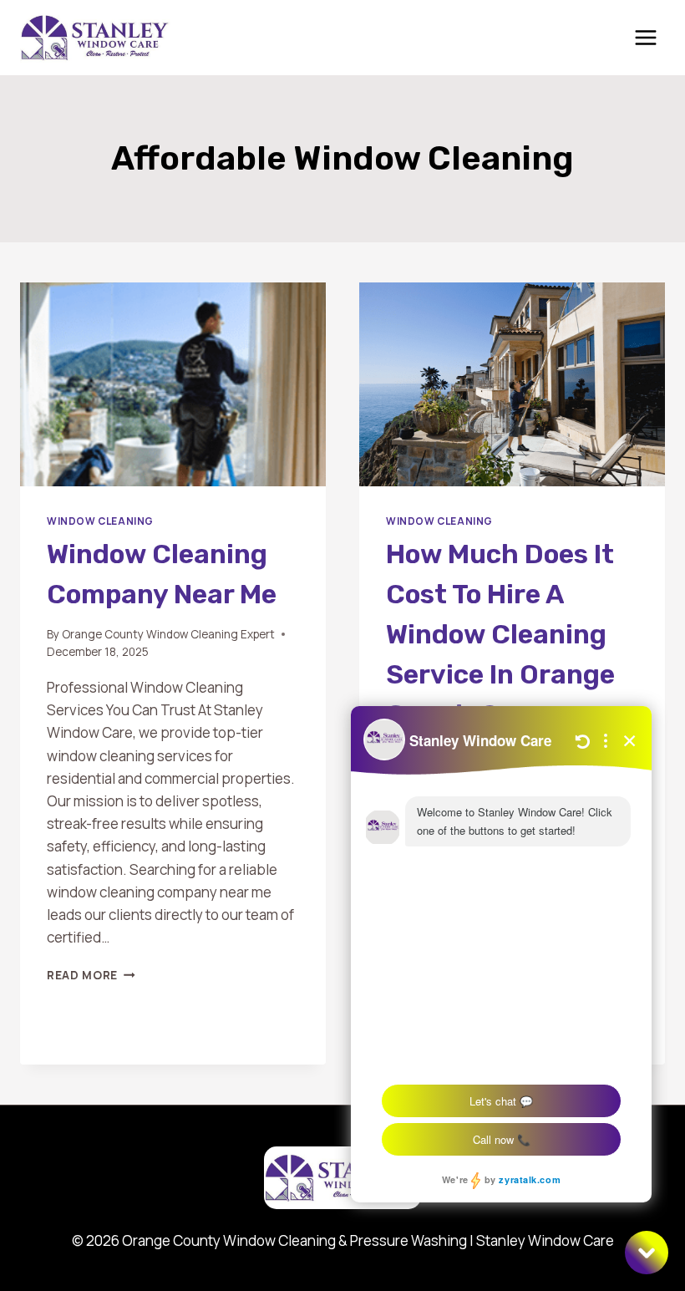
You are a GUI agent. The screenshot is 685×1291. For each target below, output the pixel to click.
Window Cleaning (100, 521)
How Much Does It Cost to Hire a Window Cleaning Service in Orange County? (500, 634)
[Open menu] (645, 37)
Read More (91, 975)
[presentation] (173, 384)
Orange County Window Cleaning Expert (168, 634)
